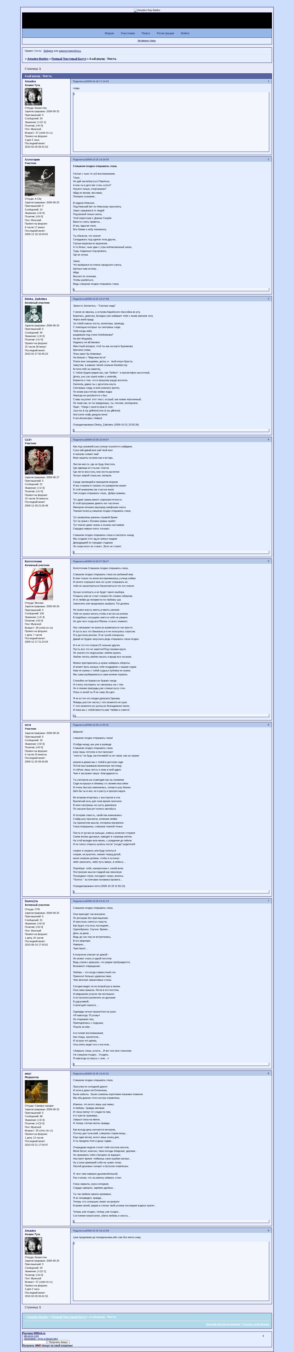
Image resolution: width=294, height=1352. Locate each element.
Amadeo (30, 81)
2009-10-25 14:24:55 (97, 159)
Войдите (48, 50)
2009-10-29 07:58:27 (97, 561)
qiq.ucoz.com (31, 1336)
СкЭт (28, 439)
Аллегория (32, 159)
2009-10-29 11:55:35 (97, 725)
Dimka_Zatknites (36, 299)
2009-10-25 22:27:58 (97, 299)
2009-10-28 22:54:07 (97, 439)
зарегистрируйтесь (70, 50)
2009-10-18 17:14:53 (97, 81)
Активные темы (147, 40)
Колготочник (33, 561)
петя (28, 725)
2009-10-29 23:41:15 (97, 901)
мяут (28, 1073)
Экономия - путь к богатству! (41, 1338)
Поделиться (79, 81)
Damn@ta (31, 901)
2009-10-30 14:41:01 (97, 1073)
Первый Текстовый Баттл (68, 58)
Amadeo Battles (37, 58)
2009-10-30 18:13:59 (97, 1230)
